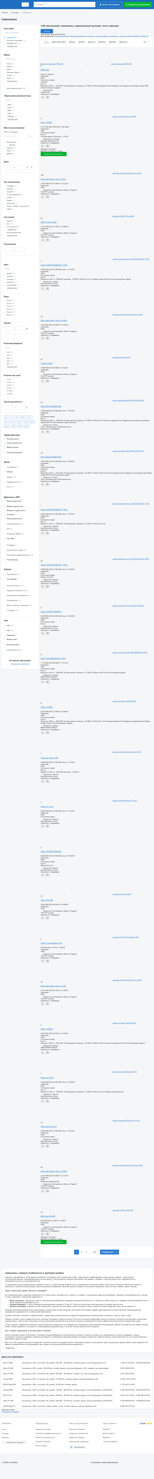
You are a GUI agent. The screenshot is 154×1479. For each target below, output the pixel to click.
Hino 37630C (46, 122)
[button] (43, 97)
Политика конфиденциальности (48, 1433)
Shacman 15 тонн (49, 1126)
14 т (6, 422)
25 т (13, 426)
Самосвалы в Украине (10, 1412)
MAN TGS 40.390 (48, 222)
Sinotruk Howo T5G (49, 758)
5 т (6, 417)
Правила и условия (43, 1429)
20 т (32, 422)
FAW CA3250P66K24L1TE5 (53, 658)
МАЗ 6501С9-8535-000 (51, 406)
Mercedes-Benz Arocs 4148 (53, 986)
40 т (26, 426)
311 (94, 1252)
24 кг (7, 426)
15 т (13, 422)
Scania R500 (8, 1390)
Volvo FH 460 (8, 1374)
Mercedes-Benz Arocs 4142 (53, 179)
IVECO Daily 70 (9, 1406)
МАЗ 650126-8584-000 (51, 457)
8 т (17, 417)
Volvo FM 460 (47, 900)
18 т (26, 422)
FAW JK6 (45, 70)
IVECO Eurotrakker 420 (51, 943)
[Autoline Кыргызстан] (10, 4)
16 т (19, 422)
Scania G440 (46, 363)
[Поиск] (36, 4)
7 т (11, 417)
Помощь (5, 1433)
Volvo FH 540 (8, 1401)
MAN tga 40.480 (48, 1216)
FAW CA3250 (47, 707)
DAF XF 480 (8, 1363)
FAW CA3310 (47, 1029)
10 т (23, 417)
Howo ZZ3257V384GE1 (51, 612)
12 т (29, 417)
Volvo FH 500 (8, 1368)
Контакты (5, 1437)
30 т (20, 426)
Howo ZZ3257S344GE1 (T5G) (54, 265)
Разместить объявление (53, 154)
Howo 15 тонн (47, 807)
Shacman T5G (47, 1078)
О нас (4, 1429)
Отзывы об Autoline (43, 1442)
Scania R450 (8, 1379)
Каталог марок (41, 1446)
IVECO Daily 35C (9, 1384)
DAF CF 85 (7, 1395)
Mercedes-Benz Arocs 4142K (54, 320)
